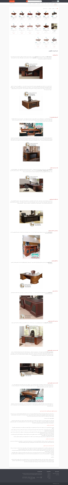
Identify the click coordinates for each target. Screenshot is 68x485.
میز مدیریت (49, 473)
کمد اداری (42, 3)
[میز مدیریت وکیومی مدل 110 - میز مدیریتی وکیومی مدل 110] (46, 26)
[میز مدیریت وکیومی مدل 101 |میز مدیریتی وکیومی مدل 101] (38, 26)
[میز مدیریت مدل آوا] (54, 13)
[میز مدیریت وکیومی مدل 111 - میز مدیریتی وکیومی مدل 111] (54, 39)
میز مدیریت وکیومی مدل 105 (30, 18)
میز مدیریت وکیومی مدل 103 (22, 30)
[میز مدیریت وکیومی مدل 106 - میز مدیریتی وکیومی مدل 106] (14, 26)
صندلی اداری (52, 3)
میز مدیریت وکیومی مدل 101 (38, 30)
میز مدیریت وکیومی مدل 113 (14, 18)
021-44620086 (11, 3)
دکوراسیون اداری (38, 3)
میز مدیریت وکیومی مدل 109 (46, 44)
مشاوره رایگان (11, 1)
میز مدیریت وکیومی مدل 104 (30, 30)
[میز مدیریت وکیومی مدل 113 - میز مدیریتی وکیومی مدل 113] (14, 13)
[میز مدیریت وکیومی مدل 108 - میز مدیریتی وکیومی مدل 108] (38, 39)
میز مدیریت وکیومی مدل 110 (46, 30)
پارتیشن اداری (34, 3)
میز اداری (55, 3)
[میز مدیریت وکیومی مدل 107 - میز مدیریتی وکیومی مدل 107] (38, 13)
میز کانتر (45, 3)
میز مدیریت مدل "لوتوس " (54, 30)
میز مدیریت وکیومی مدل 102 (22, 18)
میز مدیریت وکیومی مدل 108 (38, 44)
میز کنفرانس (48, 474)
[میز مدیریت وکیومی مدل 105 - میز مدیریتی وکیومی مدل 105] (30, 13)
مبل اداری (48, 3)
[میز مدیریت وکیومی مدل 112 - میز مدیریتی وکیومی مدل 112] (46, 13)
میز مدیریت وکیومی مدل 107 (38, 18)
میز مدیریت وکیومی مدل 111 (54, 44)
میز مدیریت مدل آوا (54, 17)
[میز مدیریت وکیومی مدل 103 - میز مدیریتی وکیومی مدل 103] (22, 26)
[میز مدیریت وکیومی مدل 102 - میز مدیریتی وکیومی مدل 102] (22, 13)
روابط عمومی (29, 3)
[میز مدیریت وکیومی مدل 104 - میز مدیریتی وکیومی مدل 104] (30, 26)
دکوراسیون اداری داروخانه (56, 473)
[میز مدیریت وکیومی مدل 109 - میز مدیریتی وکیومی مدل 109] (46, 39)
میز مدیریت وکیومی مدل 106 (14, 30)
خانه (57, 3)
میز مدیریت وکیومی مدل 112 (46, 18)
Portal (54, 483)
